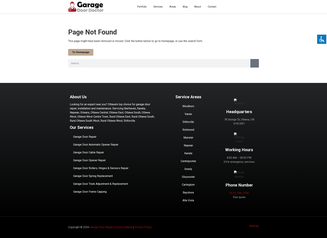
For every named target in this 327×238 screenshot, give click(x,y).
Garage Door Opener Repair (89, 160)
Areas (172, 6)
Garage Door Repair (84, 136)
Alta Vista (188, 200)
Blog (185, 6)
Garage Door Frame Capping (90, 191)
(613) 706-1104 (239, 193)
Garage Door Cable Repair (88, 152)
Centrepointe (188, 161)
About (197, 6)
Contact (212, 6)
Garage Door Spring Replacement (93, 176)
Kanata (188, 153)
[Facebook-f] (256, 6)
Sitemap (254, 226)
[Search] (254, 63)
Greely (188, 169)
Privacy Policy (143, 227)
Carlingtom (188, 184)
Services (158, 6)
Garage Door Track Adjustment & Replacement (100, 183)
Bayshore (188, 192)
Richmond (188, 129)
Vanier (188, 114)
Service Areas (188, 97)
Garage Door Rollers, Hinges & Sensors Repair (100, 168)
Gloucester (188, 176)
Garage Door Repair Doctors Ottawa (111, 227)
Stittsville (188, 122)
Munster (188, 137)
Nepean (188, 145)
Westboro (188, 106)
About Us (78, 97)
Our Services (82, 127)
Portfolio (142, 6)
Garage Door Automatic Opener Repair (95, 144)
